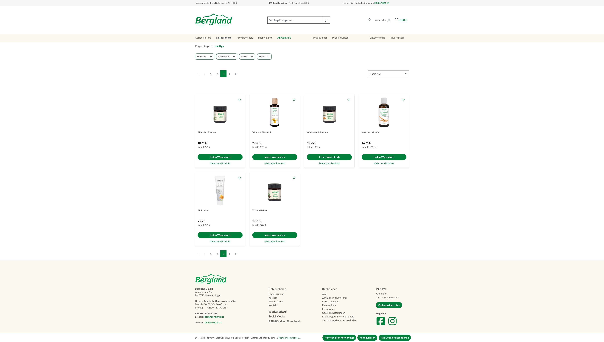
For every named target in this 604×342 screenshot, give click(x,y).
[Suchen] (326, 20)
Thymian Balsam (207, 132)
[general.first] (198, 73)
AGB (324, 293)
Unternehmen (277, 289)
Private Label (275, 301)
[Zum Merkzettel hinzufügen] (239, 100)
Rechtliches (329, 289)
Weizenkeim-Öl (371, 132)
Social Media (276, 316)
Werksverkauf (277, 311)
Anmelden (381, 293)
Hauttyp (201, 56)
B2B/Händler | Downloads (284, 321)
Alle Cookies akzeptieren (395, 337)
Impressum (328, 308)
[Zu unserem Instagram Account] (392, 324)
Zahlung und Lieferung (334, 297)
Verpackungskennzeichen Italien (339, 320)
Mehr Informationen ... (290, 337)
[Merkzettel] (369, 20)
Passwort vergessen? (387, 297)
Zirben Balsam (260, 210)
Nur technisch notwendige (339, 337)
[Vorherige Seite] (204, 73)
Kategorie (223, 56)
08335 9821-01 (213, 322)
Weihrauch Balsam (317, 132)
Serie (244, 56)
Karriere (272, 297)
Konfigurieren (367, 337)
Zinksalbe (203, 210)
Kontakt (272, 305)
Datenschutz (329, 305)
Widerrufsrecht (330, 301)
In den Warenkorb (220, 156)
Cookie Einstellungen (333, 312)
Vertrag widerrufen (389, 304)
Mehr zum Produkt (220, 163)
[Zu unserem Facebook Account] (380, 324)
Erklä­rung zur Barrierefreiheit (338, 316)
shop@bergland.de (213, 316)
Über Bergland (276, 293)
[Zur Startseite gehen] (213, 19)
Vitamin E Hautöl (261, 132)
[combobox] (295, 20)
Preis (262, 56)
